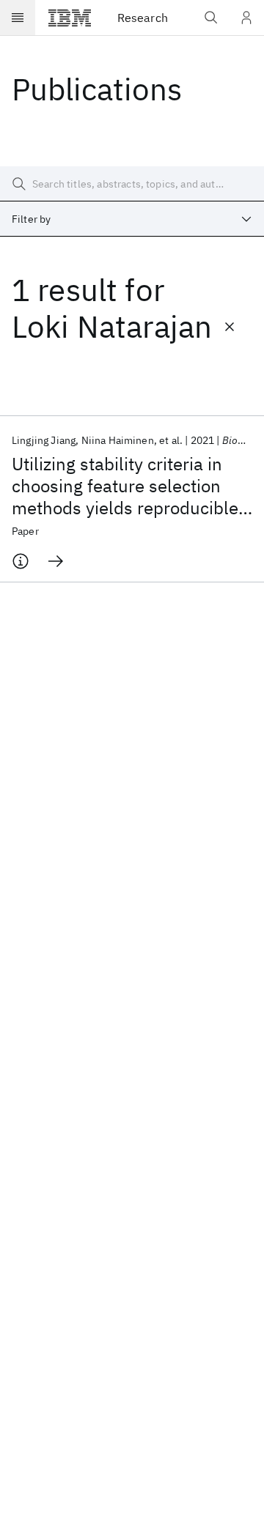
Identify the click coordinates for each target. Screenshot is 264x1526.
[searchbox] (132, 183)
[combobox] (132, 219)
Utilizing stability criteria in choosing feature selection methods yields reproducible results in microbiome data (125, 486)
